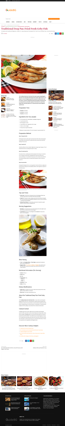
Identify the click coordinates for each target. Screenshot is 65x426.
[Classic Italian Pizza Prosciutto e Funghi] (3, 99)
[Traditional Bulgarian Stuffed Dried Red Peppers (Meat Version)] (51, 124)
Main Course (27, 26)
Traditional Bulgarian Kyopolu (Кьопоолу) (57, 114)
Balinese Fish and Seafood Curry (40, 347)
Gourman (5, 33)
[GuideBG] (13, 10)
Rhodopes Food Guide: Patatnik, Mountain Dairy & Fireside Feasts (55, 103)
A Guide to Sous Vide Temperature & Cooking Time (11, 116)
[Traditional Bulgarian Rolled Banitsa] (3, 104)
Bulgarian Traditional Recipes (53, 399)
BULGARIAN (8, 106)
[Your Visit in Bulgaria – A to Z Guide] (26, 404)
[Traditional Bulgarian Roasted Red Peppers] (51, 119)
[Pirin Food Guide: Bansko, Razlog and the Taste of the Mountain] (51, 108)
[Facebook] (56, 34)
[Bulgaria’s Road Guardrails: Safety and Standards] (7, 409)
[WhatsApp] (63, 34)
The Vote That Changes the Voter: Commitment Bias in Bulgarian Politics (15, 399)
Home (2, 25)
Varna (48, 402)
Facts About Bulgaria (50, 407)
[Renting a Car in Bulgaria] (26, 399)
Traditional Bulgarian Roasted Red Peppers (57, 119)
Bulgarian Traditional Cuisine (11, 26)
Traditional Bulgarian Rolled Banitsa (10, 105)
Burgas (51, 402)
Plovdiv (45, 402)
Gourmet (5, 25)
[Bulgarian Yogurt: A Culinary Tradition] (3, 110)
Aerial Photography (50, 406)
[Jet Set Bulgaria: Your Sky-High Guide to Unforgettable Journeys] (26, 409)
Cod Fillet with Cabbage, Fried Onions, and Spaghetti (29, 336)
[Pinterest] (60, 34)
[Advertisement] (41, 10)
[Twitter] (58, 34)
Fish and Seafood (21, 26)
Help (46, 399)
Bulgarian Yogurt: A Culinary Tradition (10, 110)
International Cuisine (53, 401)
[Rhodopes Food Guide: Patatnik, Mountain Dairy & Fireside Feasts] (56, 95)
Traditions (8, 108)
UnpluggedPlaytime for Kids (48, 405)
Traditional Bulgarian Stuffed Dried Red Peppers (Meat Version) (58, 125)
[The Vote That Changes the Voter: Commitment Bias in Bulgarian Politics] (7, 399)
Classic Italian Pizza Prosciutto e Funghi (10, 99)
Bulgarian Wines (46, 401)
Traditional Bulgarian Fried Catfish (26, 331)
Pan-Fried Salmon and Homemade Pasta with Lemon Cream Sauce (31, 329)
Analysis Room (45, 398)
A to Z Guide (56, 398)
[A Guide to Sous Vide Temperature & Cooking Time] (3, 116)
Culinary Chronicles (52, 101)
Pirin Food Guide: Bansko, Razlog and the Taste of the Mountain (58, 108)
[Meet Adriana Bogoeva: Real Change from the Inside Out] (7, 404)
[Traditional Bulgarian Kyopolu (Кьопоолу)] (51, 113)
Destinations (51, 398)
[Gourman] (2, 33)
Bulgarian (55, 115)
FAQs (44, 399)
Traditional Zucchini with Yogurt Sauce (26, 328)
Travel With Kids (51, 403)
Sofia (59, 401)
